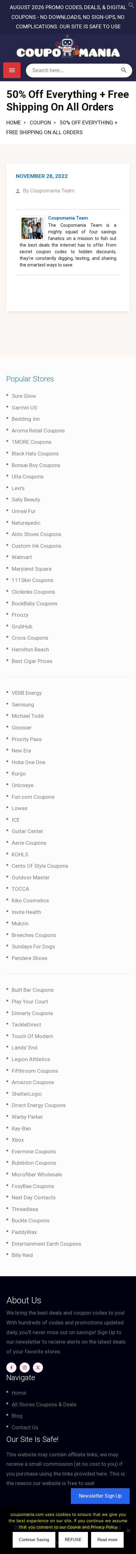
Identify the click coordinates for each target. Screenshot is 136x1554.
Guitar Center (27, 831)
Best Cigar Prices (32, 661)
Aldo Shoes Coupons (36, 534)
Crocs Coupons (30, 638)
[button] (131, 6)
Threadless (25, 1209)
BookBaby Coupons (35, 603)
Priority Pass (27, 739)
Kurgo (19, 773)
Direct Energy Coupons (39, 1105)
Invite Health (26, 912)
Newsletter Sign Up (100, 1496)
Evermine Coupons (34, 1151)
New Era (21, 750)
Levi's (18, 488)
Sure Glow (24, 396)
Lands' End (24, 1047)
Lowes (20, 808)
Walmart (22, 557)
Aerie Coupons (29, 843)
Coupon (40, 122)
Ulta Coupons (28, 476)
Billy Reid (22, 1255)
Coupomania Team (52, 190)
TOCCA (20, 889)
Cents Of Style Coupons (40, 866)
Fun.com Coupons (33, 797)
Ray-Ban (21, 1128)
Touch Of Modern (32, 1036)
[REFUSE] (128, 1530)
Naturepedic (26, 523)
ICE (16, 820)
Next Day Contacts (34, 1197)
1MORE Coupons (32, 442)
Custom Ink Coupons (36, 546)
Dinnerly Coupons (32, 1013)
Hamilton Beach (30, 649)
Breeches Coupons (34, 935)
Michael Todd (28, 716)
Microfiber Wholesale (37, 1174)
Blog (17, 1416)
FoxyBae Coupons (33, 1186)
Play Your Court (30, 1001)
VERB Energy (27, 693)
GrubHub (22, 626)
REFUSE (73, 1539)
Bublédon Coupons (34, 1163)
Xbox (18, 1140)
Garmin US (24, 407)
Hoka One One (28, 762)
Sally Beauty (26, 499)
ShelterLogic (27, 1094)
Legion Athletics (31, 1059)
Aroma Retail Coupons (38, 430)
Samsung (23, 704)
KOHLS (20, 854)
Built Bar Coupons (33, 990)
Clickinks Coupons (33, 592)
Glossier (22, 727)
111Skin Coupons (32, 580)
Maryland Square (32, 569)
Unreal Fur (24, 511)
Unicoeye (23, 785)
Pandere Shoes (29, 958)
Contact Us (25, 1427)
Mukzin (20, 923)
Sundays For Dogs (33, 946)
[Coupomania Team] (32, 228)
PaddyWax (24, 1232)
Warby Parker (27, 1117)
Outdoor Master (31, 877)
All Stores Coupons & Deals (44, 1404)
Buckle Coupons (31, 1220)
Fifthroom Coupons (35, 1071)
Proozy (20, 615)
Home (13, 122)
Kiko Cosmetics (30, 900)
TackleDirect (26, 1024)
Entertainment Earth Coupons (46, 1244)
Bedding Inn (26, 419)
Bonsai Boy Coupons (36, 465)
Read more (107, 1539)
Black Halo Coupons (35, 453)
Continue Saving (34, 1539)
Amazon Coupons (33, 1082)
